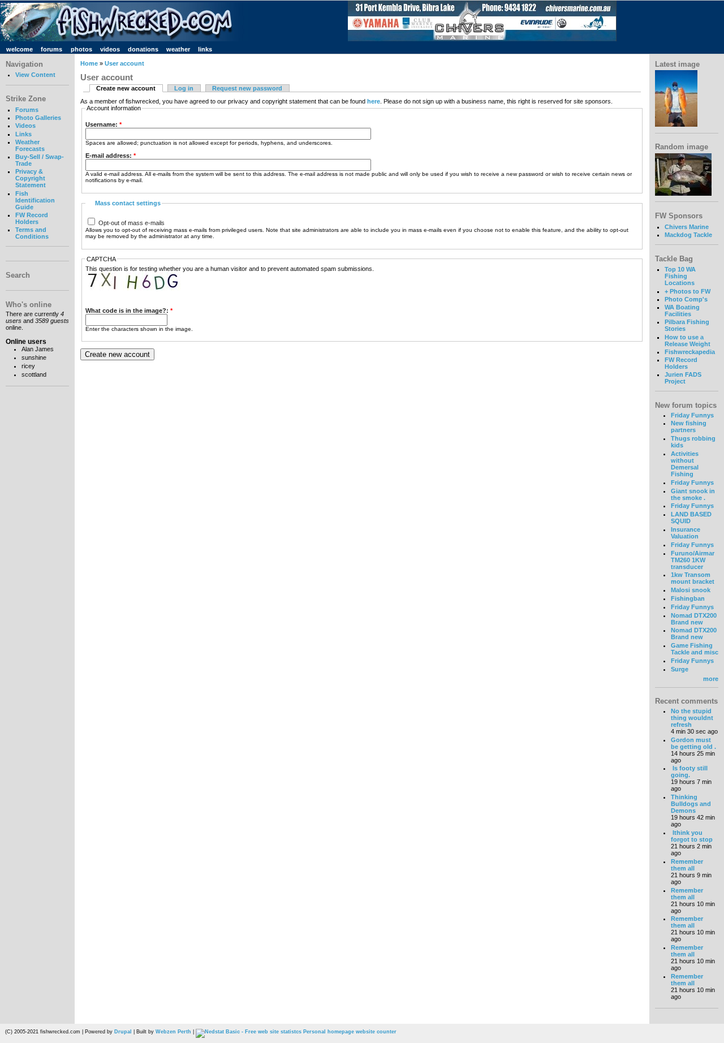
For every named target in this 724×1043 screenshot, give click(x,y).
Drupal (123, 1032)
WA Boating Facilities (682, 310)
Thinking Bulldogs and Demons (691, 804)
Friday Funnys (692, 415)
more (710, 678)
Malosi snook (690, 590)
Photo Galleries (38, 117)
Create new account (126, 88)
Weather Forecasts (30, 145)
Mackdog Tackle (688, 234)
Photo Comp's (686, 299)
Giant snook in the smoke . (693, 494)
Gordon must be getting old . (693, 743)
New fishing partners (688, 426)
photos (81, 49)
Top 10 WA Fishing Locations (680, 276)
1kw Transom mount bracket (692, 578)
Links (23, 134)
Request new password (247, 88)
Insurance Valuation (685, 533)
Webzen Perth (173, 1032)
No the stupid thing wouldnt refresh (692, 718)
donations (143, 49)
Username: (103, 124)
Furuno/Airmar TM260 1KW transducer (692, 560)
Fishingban (688, 598)
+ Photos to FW (687, 291)
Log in (183, 88)
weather (178, 49)
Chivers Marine (687, 226)
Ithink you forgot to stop (692, 836)
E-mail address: (110, 155)
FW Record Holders (31, 218)
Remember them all (687, 865)
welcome (19, 49)
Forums (26, 109)
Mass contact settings (128, 203)
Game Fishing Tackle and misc (694, 649)
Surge (679, 669)
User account (124, 63)
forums (51, 49)
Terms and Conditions (32, 233)
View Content (35, 74)
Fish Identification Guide (35, 200)
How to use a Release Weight (687, 340)
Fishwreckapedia (690, 351)
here (373, 101)
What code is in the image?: (129, 310)
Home (89, 63)
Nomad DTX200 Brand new (694, 619)
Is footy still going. (689, 771)
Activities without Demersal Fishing (685, 463)
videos (110, 49)
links (205, 49)
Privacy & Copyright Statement (30, 178)
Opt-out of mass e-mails (131, 222)
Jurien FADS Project (683, 378)
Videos (25, 125)
